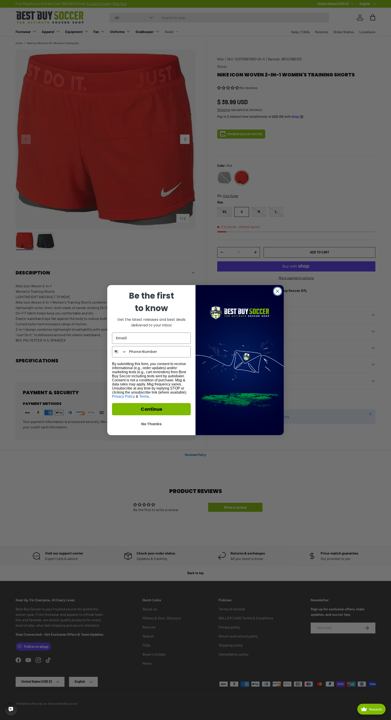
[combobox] (119, 351)
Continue (151, 409)
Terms (144, 396)
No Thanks (151, 424)
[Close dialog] (277, 291)
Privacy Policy (123, 396)
